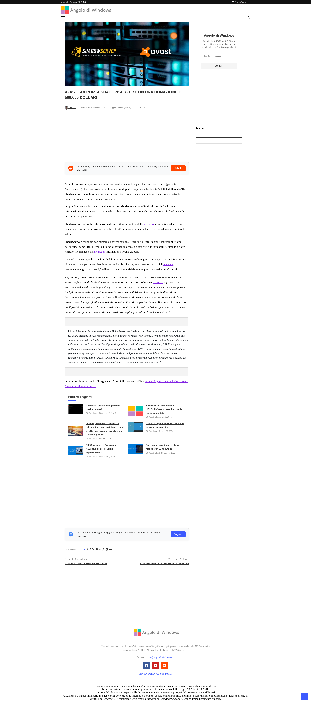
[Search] (248, 18)
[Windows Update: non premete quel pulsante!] (75, 409)
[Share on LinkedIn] (97, 549)
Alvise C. (72, 107)
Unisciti (178, 168)
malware (168, 264)
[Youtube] (155, 665)
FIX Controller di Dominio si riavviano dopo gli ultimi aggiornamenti (101, 449)
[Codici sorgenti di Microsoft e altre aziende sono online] (135, 427)
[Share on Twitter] (93, 549)
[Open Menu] (63, 18)
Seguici (178, 534)
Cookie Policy (164, 673)
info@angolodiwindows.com (161, 657)
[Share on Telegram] (107, 549)
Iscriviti (219, 66)
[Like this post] (87, 549)
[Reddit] (164, 665)
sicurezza (149, 224)
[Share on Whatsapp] (103, 549)
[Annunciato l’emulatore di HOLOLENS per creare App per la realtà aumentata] (135, 411)
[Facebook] (146, 665)
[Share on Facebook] (90, 549)
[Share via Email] (110, 549)
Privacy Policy (147, 673)
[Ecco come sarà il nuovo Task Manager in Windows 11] (135, 449)
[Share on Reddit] (100, 549)
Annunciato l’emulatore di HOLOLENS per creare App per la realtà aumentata (164, 409)
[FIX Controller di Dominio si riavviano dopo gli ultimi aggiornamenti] (75, 450)
